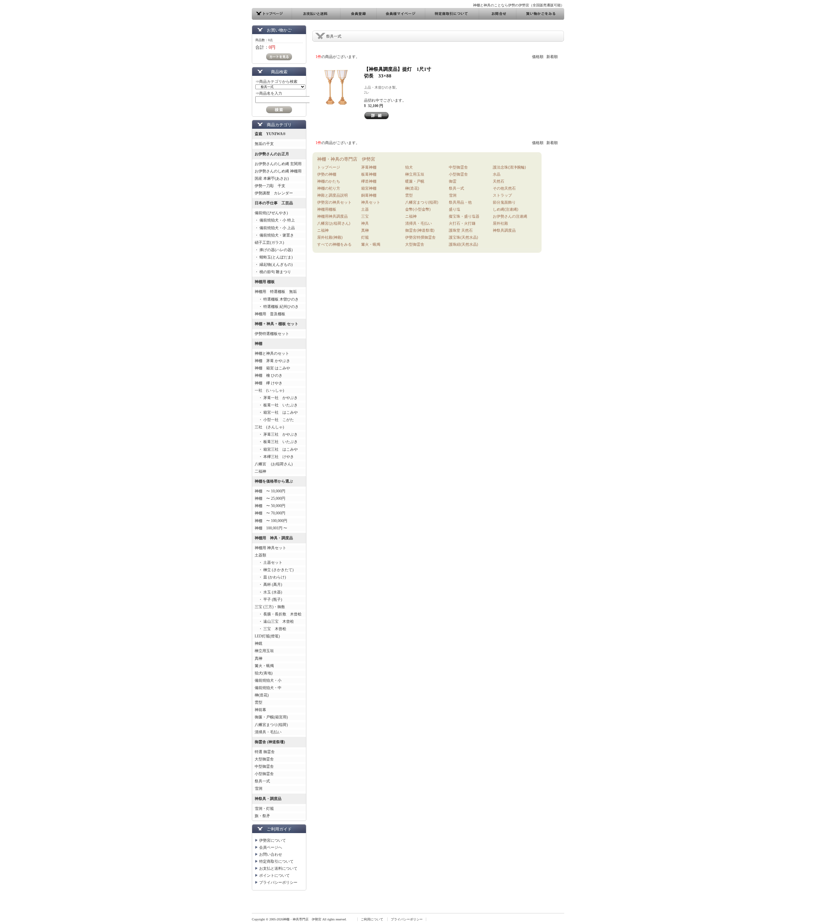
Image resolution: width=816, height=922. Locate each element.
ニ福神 (323, 230)
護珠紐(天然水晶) (463, 244)
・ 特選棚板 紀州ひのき (277, 306)
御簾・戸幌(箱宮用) (271, 717)
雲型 (258, 702)
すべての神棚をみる (334, 244)
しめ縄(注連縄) (505, 209)
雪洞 (258, 788)
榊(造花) (262, 695)
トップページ (328, 167)
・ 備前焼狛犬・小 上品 (275, 228)
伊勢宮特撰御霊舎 (420, 237)
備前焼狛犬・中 (268, 688)
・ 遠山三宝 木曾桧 (274, 621)
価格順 (537, 56)
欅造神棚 (368, 181)
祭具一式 (262, 781)
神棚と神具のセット (272, 353)
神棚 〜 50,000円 (270, 506)
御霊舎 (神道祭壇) (270, 742)
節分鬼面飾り (504, 202)
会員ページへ (270, 847)
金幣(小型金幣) (418, 209)
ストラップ (502, 195)
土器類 (260, 555)
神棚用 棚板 (265, 282)
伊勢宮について (272, 840)
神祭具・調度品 (268, 798)
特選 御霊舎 (265, 752)
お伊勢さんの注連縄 (510, 216)
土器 (365, 209)
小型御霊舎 (264, 774)
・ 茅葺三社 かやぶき (276, 434)
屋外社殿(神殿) (330, 237)
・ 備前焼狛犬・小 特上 (275, 220)
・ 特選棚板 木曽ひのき (277, 299)
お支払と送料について (278, 868)
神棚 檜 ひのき (268, 375)
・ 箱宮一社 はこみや (276, 412)
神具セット (370, 202)
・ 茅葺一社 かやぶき (276, 398)
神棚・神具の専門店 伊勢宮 (346, 159)
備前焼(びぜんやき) (271, 213)
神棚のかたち (328, 181)
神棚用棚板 (326, 209)
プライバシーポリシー (278, 882)
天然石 (498, 181)
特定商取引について (276, 861)
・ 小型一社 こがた (274, 419)
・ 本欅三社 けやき (274, 456)
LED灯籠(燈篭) (267, 636)
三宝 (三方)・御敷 (270, 607)
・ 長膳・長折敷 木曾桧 (278, 614)
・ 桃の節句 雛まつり (273, 272)
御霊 (452, 181)
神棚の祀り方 (328, 188)
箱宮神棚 (368, 188)
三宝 (365, 216)
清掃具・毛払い (268, 732)
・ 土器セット (268, 562)
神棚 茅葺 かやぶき (272, 361)
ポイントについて (274, 875)
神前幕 (260, 710)
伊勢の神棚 (326, 174)
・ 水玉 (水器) (268, 592)
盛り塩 (454, 209)
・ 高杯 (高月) (268, 584)
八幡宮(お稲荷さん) (333, 223)
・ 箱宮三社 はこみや (276, 449)
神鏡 (258, 643)
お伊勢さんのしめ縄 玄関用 (278, 164)
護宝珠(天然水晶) (463, 237)
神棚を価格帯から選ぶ (274, 481)
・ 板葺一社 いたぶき (276, 405)
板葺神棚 (368, 174)
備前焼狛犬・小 (268, 680)
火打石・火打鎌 (462, 223)
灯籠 (365, 237)
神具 (365, 223)
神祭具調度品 (504, 230)
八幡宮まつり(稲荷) (271, 724)
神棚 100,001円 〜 (271, 528)
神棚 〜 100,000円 (271, 521)
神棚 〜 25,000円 (270, 498)
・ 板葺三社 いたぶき (276, 441)
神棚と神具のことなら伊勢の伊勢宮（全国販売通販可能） (518, 5)
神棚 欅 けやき (268, 383)
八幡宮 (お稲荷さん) (274, 464)
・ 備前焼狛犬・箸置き (274, 235)
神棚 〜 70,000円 (270, 513)
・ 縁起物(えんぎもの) (274, 264)
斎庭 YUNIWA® (270, 134)
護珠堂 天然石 (461, 230)
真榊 (258, 658)
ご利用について (372, 919)
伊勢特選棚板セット (272, 333)
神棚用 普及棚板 (270, 314)
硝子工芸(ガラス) (269, 242)
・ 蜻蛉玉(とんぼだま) (274, 257)
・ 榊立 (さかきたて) (274, 570)
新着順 (552, 56)
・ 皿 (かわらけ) (270, 577)
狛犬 (409, 167)
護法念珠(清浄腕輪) (509, 167)
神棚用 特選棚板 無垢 (276, 291)
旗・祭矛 (262, 816)
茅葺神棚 (368, 167)
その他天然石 (504, 188)
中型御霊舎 (264, 766)
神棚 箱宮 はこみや (272, 368)
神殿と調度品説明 (332, 195)
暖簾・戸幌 (414, 181)
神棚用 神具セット (270, 548)
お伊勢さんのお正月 (272, 154)
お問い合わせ (270, 854)
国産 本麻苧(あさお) (274, 178)
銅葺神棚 (368, 195)
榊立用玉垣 (264, 651)
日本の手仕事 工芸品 (274, 203)
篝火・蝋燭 (264, 666)
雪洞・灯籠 (264, 808)
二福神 (260, 471)
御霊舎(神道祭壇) (419, 230)
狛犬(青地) (264, 673)
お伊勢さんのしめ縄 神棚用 (278, 171)
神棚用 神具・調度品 (274, 538)
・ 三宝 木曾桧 (270, 629)
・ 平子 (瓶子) (268, 599)
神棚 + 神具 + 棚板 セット (276, 324)
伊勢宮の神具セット (334, 202)
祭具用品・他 (460, 202)
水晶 (496, 174)
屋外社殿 (500, 223)
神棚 (258, 343)
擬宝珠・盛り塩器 (464, 216)
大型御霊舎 (264, 759)
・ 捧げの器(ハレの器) (274, 250)
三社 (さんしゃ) (269, 427)
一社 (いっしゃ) (269, 390)
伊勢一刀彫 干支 (270, 186)
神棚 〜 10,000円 (270, 491)
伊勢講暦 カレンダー (274, 193)
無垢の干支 (264, 144)
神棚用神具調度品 (332, 216)
